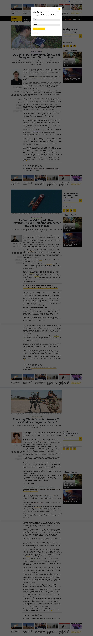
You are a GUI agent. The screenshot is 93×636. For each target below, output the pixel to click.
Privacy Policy (35, 32)
